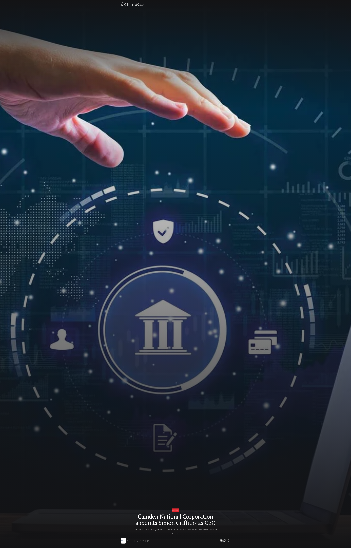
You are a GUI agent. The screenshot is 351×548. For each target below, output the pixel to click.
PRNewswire (130, 541)
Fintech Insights (204, 4)
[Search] (229, 4)
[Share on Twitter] (224, 540)
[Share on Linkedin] (228, 540)
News (194, 4)
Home (186, 4)
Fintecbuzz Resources (220, 4)
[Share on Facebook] (221, 540)
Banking (175, 510)
